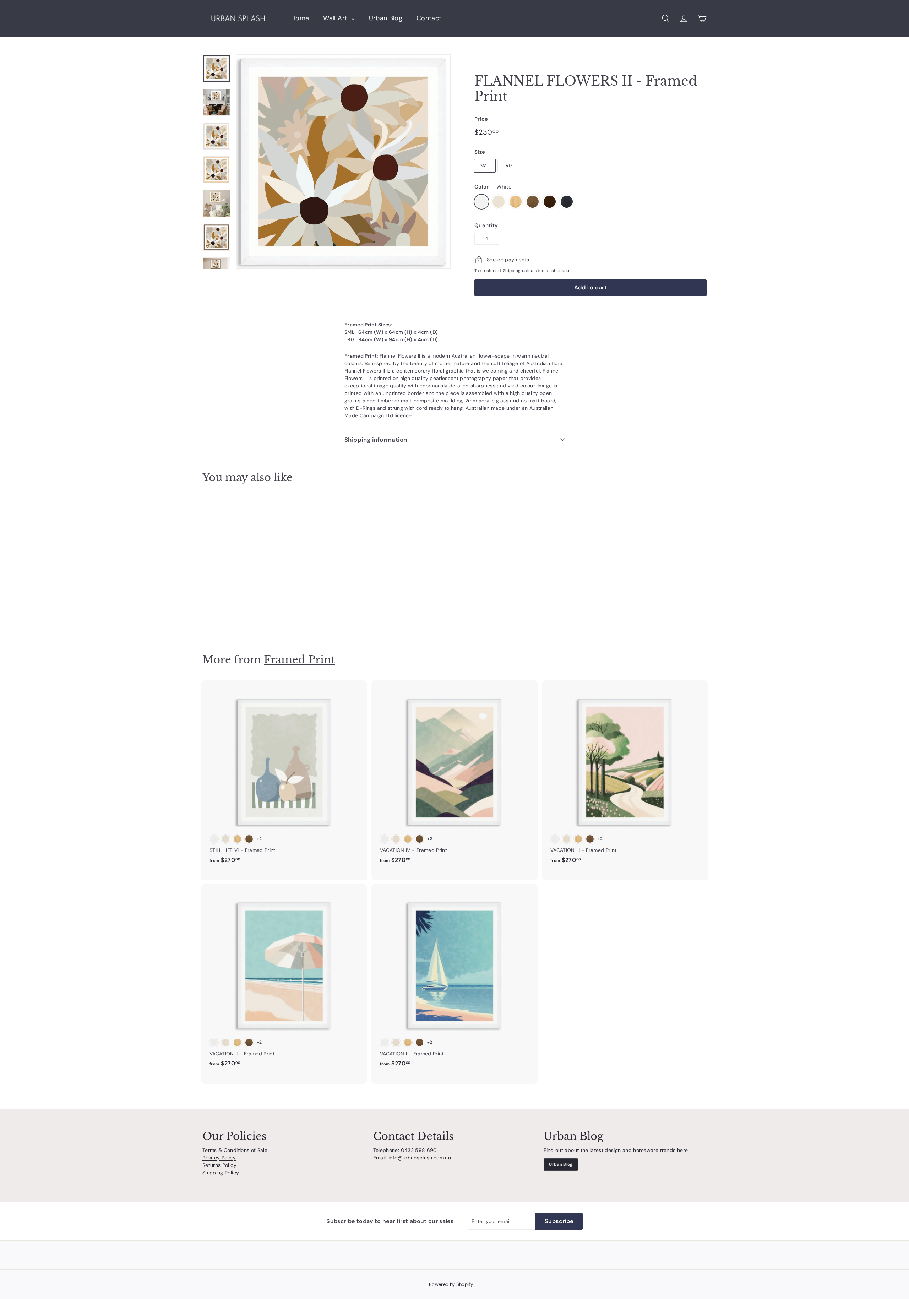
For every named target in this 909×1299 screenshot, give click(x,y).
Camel (533, 202)
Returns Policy (219, 1165)
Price (481, 119)
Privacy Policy (219, 1157)
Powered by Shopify (451, 1284)
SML (485, 165)
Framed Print (299, 659)
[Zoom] (343, 161)
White (481, 202)
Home (300, 18)
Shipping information (375, 440)
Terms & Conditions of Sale (234, 1150)
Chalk (498, 202)
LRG (508, 165)
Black (567, 202)
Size (479, 152)
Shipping (512, 270)
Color (493, 186)
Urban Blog (386, 18)
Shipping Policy (220, 1172)
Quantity (486, 225)
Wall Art (336, 18)
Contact (429, 18)
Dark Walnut (550, 202)
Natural (515, 202)
